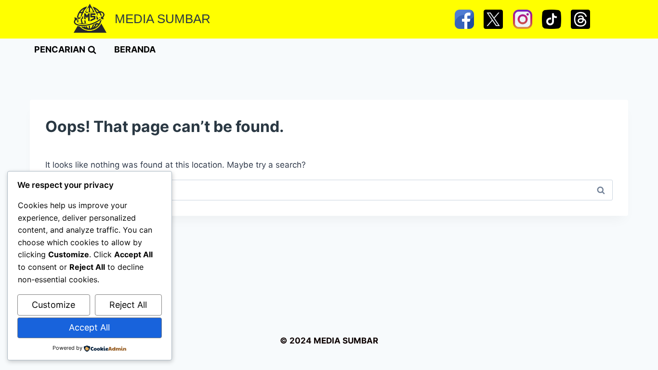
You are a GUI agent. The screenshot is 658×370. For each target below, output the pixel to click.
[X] (493, 19)
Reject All (128, 305)
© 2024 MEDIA (310, 340)
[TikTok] (551, 19)
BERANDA (135, 49)
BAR (369, 340)
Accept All (89, 327)
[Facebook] (464, 19)
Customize (53, 305)
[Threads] (580, 19)
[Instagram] (522, 19)
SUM (351, 340)
